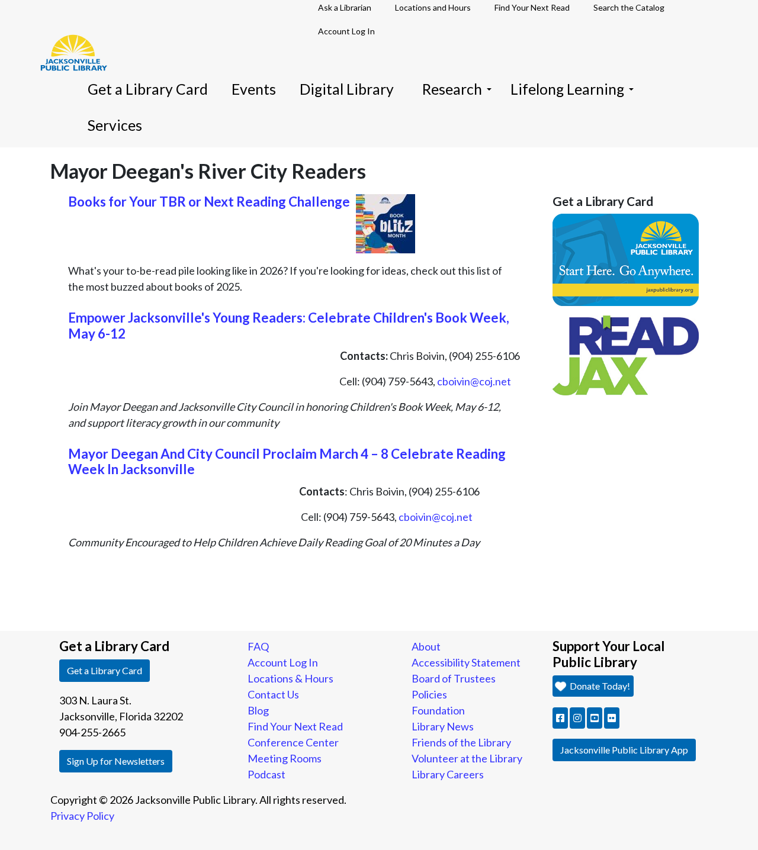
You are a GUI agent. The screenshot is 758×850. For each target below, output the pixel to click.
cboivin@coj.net (474, 381)
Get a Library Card (148, 89)
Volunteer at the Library (467, 758)
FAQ (258, 646)
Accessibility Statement (466, 662)
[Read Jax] (626, 353)
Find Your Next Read (295, 726)
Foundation (438, 710)
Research (452, 89)
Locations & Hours (290, 678)
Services (115, 125)
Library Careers (448, 774)
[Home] (68, 35)
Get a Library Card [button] (104, 670)
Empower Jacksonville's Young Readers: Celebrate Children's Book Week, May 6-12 (288, 326)
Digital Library (347, 89)
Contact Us (273, 694)
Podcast (266, 774)
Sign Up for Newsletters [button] (116, 761)
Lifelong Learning (567, 89)
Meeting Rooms (285, 758)
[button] (560, 718)
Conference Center (293, 742)
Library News (443, 726)
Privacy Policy (82, 815)
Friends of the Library (461, 742)
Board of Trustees (454, 678)
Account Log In (346, 31)
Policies (429, 694)
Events (254, 89)
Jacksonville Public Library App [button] (624, 749)
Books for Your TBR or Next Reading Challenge (209, 202)
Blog (258, 710)
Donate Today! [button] (599, 685)
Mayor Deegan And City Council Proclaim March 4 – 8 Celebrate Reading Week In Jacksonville (287, 462)
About (426, 646)
